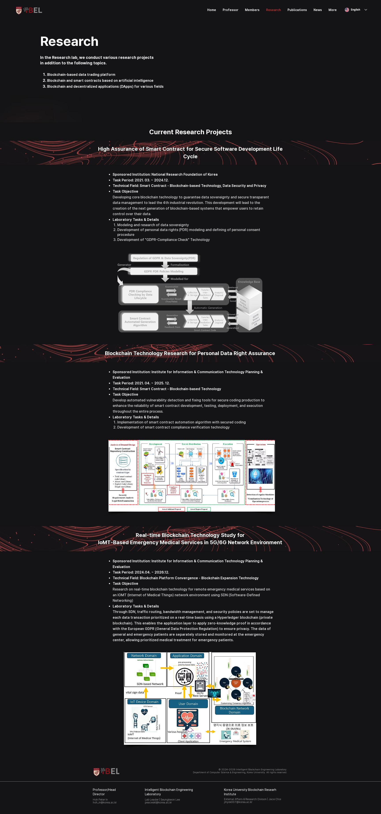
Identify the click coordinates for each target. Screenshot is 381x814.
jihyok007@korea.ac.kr (238, 802)
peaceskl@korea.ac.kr (158, 802)
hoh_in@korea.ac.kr (105, 802)
